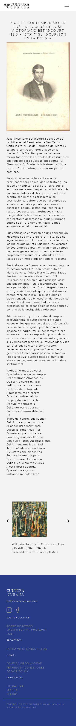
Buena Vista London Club (27, 648)
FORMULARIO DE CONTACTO (27, 630)
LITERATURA (15, 686)
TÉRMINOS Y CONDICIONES (26, 667)
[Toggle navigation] (66, 6)
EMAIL (11, 634)
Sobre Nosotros (20, 626)
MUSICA (12, 690)
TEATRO (12, 694)
